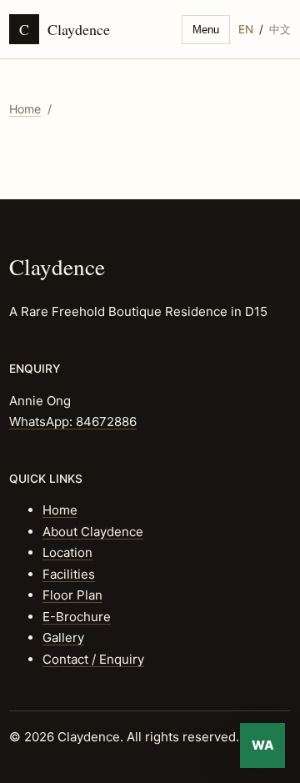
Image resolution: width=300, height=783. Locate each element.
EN (245, 29)
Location (67, 552)
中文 (280, 29)
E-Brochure (76, 617)
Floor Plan (72, 595)
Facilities (68, 574)
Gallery (63, 637)
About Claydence (92, 532)
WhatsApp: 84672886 (73, 421)
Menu (205, 29)
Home (25, 109)
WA (263, 745)
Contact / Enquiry (93, 659)
